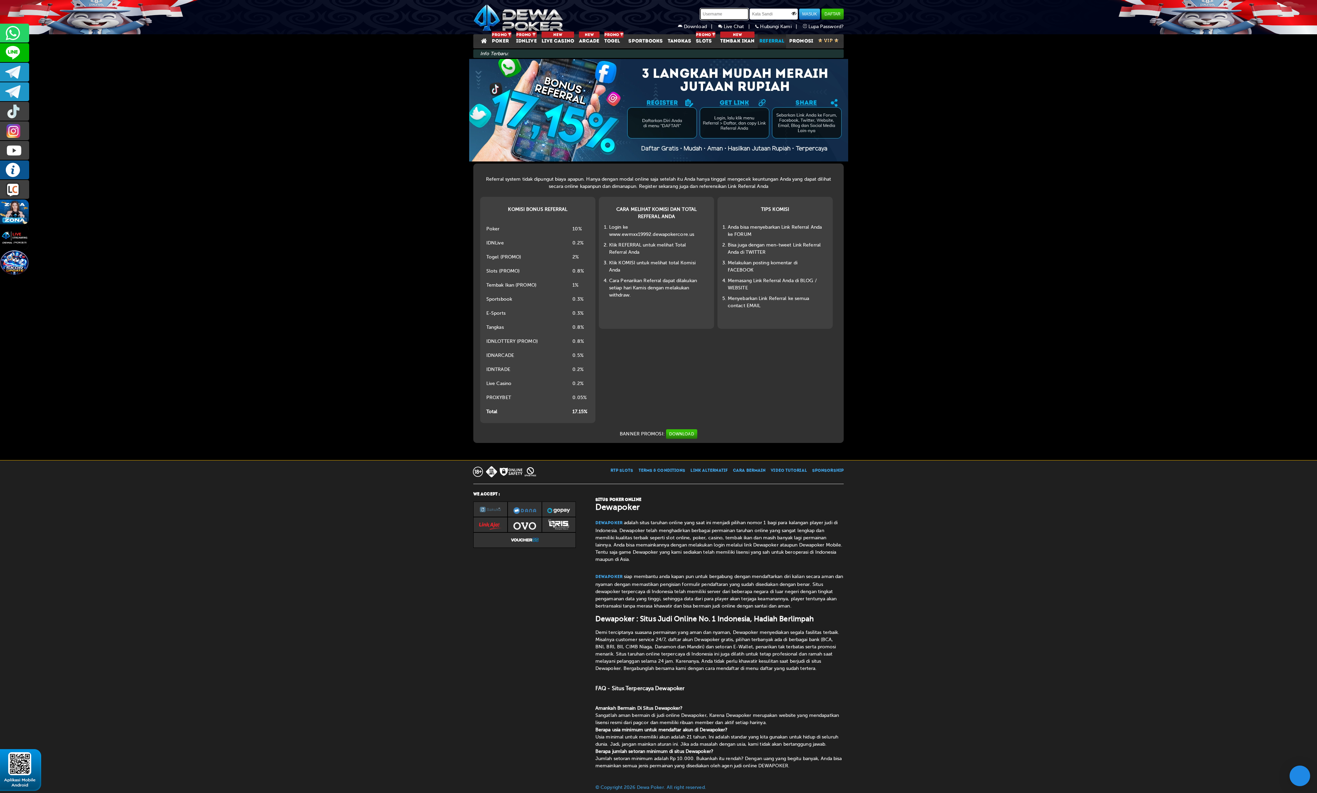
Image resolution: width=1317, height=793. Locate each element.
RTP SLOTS (621, 471)
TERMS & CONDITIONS (662, 471)
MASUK (809, 14)
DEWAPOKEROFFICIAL (14, 150)
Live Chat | (739, 26)
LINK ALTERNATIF (709, 471)
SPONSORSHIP (828, 471)
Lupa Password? (825, 26)
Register (648, 186)
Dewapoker (608, 523)
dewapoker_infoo (14, 72)
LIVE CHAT (14, 189)
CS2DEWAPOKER (14, 52)
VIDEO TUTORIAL (789, 471)
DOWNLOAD (681, 434)
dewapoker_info (14, 91)
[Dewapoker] (519, 17)
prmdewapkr (14, 111)
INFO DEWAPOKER (14, 169)
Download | (700, 26)
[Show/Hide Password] (794, 13)
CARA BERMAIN (749, 471)
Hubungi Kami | (781, 26)
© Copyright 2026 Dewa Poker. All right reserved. (650, 787)
